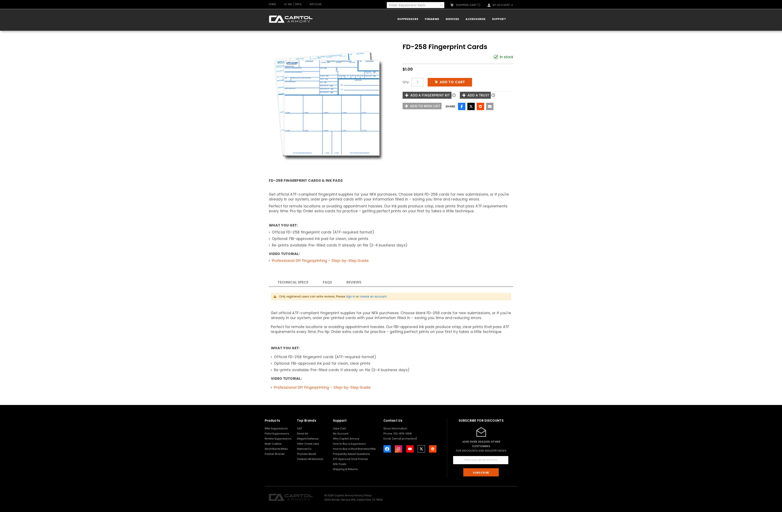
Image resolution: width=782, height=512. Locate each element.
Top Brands (306, 420)
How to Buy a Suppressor (349, 444)
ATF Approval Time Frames (350, 459)
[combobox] (415, 5)
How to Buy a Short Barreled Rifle (354, 449)
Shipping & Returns (345, 469)
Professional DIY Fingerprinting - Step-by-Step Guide (320, 260)
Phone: (388, 433)
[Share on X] (471, 106)
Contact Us (392, 420)
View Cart (339, 428)
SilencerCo (304, 449)
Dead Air (302, 433)
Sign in (350, 296)
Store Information (395, 428)
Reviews (353, 282)
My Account (340, 433)
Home (272, 4)
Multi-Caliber (273, 444)
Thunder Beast (306, 454)
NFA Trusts (339, 464)
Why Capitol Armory (346, 439)
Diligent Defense (308, 439)
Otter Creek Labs (308, 444)
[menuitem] (408, 19)
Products (272, 420)
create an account (373, 296)
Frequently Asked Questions (351, 454)
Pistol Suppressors (277, 433)
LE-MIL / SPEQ (292, 4)
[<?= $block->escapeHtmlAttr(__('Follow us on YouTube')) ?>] (410, 449)
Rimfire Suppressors (278, 439)
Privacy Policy (363, 495)
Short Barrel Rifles (276, 449)
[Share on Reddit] (480, 106)
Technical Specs (293, 282)
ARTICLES (316, 4)
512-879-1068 (403, 433)
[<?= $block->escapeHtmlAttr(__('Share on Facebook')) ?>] (387, 449)
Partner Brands (274, 454)
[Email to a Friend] (489, 106)
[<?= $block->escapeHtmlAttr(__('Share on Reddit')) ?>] (432, 449)
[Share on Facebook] (461, 106)
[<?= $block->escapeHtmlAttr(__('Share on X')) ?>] (421, 449)
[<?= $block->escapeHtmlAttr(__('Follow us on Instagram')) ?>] (398, 449)
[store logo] (291, 19)
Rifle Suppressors (276, 428)
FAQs (327, 282)
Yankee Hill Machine (310, 459)
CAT (299, 428)
